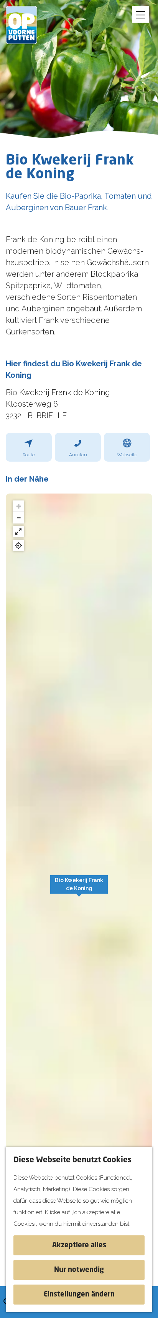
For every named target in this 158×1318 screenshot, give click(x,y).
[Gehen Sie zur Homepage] (27, 25)
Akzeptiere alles (79, 1245)
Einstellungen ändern (79, 1294)
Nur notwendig (79, 1269)
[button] (79, 888)
